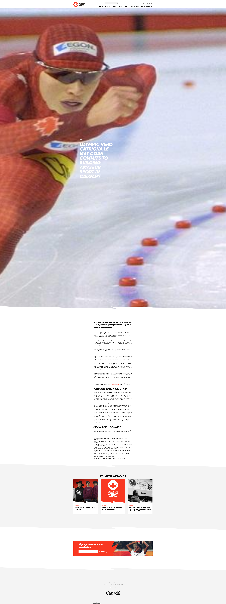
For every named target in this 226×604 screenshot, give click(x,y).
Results (137, 6)
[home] (79, 4)
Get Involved (149, 6)
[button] (135, 3)
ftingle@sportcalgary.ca (114, 384)
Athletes (133, 6)
